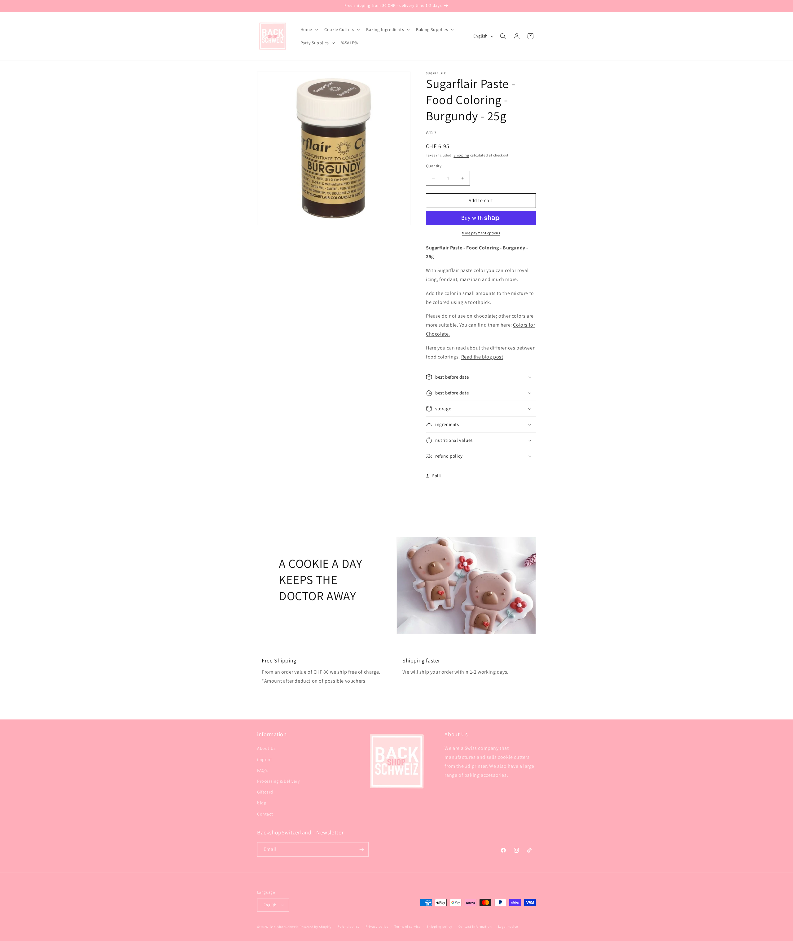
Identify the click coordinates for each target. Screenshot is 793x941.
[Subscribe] (361, 849)
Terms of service (407, 926)
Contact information (475, 926)
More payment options (481, 233)
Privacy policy (377, 926)
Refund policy (348, 926)
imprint (264, 759)
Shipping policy (439, 926)
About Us (266, 748)
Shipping (461, 155)
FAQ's (262, 770)
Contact (265, 814)
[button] (309, 29)
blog (261, 803)
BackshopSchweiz (284, 927)
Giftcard (265, 792)
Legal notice (508, 926)
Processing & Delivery (278, 781)
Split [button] (436, 475)
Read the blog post (482, 357)
